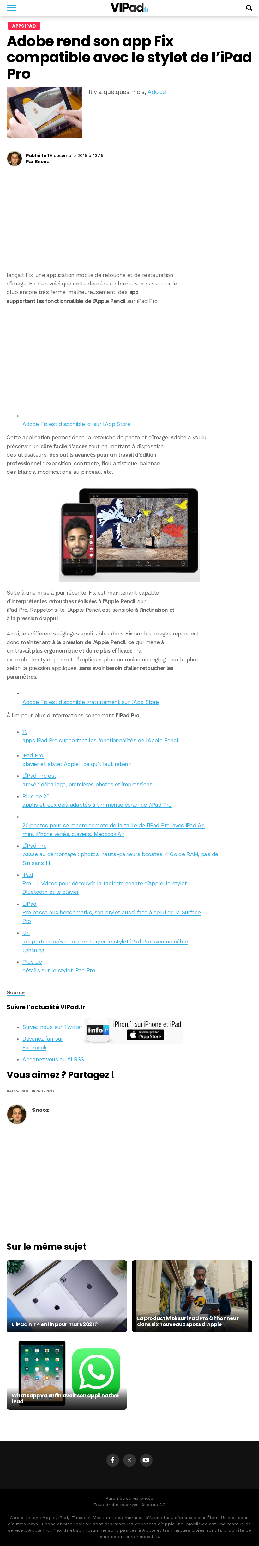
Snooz (42, 161)
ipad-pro (44, 1091)
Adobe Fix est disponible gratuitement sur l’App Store (90, 702)
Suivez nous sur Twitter (52, 1027)
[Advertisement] (129, 356)
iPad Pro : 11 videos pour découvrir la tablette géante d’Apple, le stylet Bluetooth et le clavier (104, 883)
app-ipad (18, 1091)
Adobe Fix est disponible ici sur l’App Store (76, 424)
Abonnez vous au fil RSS (53, 1059)
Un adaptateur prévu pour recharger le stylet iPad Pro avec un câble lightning (105, 941)
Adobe (157, 92)
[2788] (129, 532)
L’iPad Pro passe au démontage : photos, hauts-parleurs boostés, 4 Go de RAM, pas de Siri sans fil (120, 854)
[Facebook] (112, 1460)
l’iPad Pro (128, 715)
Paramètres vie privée (129, 1498)
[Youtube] (146, 1460)
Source (15, 992)
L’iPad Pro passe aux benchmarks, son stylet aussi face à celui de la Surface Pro (111, 912)
